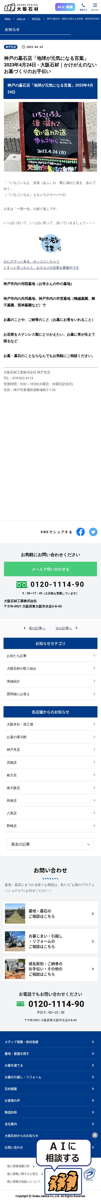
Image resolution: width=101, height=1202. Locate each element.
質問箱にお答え (18, 694)
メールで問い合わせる (50, 569)
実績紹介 (13, 681)
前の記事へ (37, 628)
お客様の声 (12, 1100)
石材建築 (11, 1088)
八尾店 (12, 813)
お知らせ (21, 19)
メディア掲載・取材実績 (21, 1041)
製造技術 (11, 1112)
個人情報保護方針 (18, 1166)
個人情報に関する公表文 (22, 1174)
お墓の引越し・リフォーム (23, 1077)
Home (7, 19)
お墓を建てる (14, 1065)
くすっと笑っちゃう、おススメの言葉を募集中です (41, 267)
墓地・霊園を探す (17, 1053)
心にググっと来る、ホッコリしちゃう (31, 261)
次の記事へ (64, 628)
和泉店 (12, 800)
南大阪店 (13, 788)
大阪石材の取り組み (21, 668)
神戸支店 (36, 19)
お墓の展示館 (17, 737)
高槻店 (12, 762)
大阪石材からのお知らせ (21, 1135)
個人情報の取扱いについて (24, 1181)
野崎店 (12, 826)
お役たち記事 (17, 656)
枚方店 (12, 775)
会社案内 (11, 1124)
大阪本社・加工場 (20, 724)
